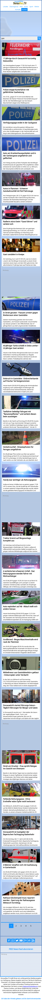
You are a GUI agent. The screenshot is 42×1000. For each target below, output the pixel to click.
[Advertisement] (21, 23)
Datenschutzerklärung (30, 986)
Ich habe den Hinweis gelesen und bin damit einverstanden (21, 999)
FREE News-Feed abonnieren (21, 949)
